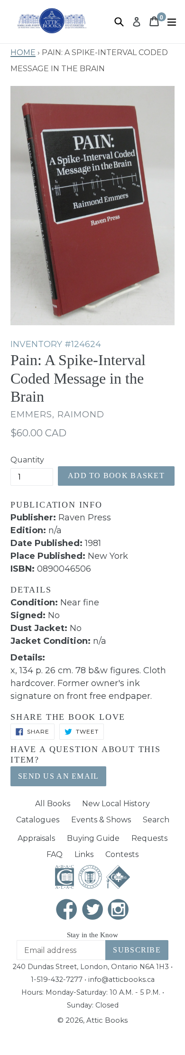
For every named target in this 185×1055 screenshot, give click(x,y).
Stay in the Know (92, 935)
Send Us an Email (58, 776)
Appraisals (36, 838)
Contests (122, 854)
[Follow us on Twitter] (92, 910)
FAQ (54, 854)
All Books (52, 803)
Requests (149, 838)
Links (83, 854)
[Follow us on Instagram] (118, 910)
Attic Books (107, 1020)
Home (23, 51)
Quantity (27, 459)
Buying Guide (93, 838)
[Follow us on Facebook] (67, 910)
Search (156, 819)
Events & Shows (101, 819)
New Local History (116, 803)
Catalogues (37, 819)
